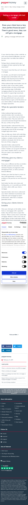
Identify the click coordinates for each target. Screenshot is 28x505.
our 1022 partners (11, 234)
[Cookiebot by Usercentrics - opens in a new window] (20, 223)
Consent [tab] (4, 227)
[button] (6, 346)
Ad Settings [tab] (17, 227)
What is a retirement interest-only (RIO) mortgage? (14, 368)
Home (2, 7)
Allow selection (14, 277)
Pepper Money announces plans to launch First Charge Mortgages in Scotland (13, 378)
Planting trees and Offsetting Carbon (10, 456)
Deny (14, 281)
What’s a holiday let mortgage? (9, 371)
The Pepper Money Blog (8, 453)
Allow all (14, 272)
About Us (7, 7)
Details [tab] (10, 227)
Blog (10, 7)
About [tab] (24, 227)
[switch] (24, 257)
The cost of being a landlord (8, 382)
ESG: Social (5, 450)
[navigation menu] (25, 3)
